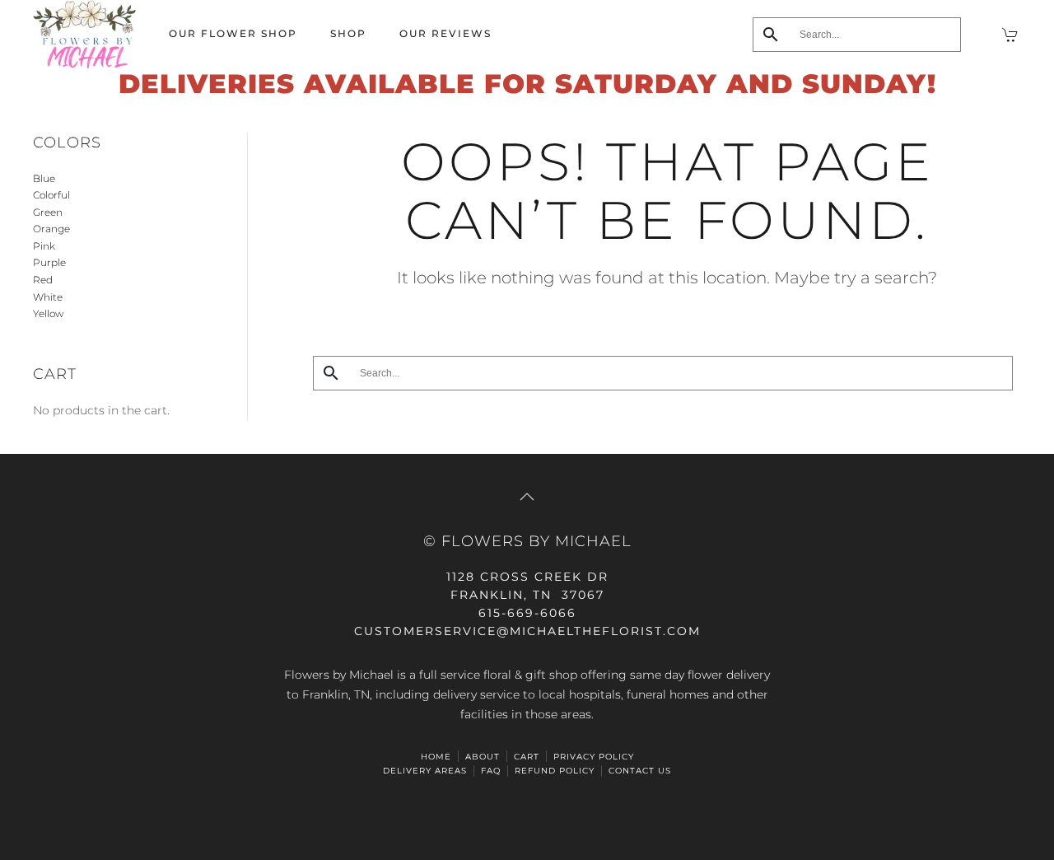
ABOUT (482, 756)
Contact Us (640, 770)
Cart (526, 756)
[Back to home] (84, 34)
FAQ (491, 770)
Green (48, 212)
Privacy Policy (593, 756)
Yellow (48, 313)
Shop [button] (348, 33)
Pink (44, 246)
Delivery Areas (425, 770)
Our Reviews (445, 33)
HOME (436, 756)
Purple (49, 262)
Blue (44, 178)
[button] (527, 496)
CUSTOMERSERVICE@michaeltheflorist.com (527, 631)
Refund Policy (555, 770)
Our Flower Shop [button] (233, 33)
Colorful (51, 195)
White (48, 297)
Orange (51, 228)
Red (43, 279)
